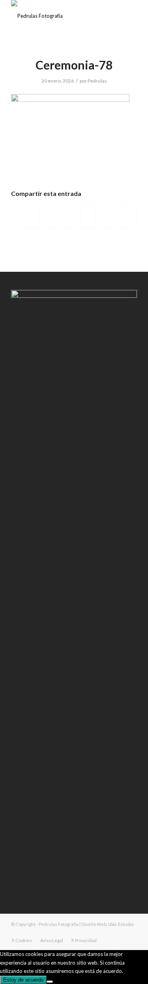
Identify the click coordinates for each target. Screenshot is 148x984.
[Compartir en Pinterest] (60, 216)
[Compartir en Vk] (102, 216)
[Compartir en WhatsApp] (46, 216)
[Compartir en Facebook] (18, 216)
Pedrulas (97, 81)
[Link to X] (131, 932)
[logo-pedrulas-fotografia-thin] (61, 16)
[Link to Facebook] (107, 932)
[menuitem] (22, 941)
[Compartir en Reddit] (115, 216)
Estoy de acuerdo (23, 980)
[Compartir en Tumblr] (88, 216)
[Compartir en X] (32, 216)
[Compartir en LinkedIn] (74, 216)
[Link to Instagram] (119, 932)
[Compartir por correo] (130, 216)
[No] (50, 981)
